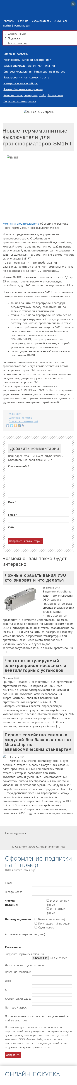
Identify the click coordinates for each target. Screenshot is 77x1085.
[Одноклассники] (15, 425)
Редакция (22, 21)
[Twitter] (12, 425)
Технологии (55, 95)
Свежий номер (17, 33)
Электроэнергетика (21, 417)
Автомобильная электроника (23, 89)
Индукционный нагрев (49, 71)
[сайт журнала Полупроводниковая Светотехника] (39, 840)
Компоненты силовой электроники (27, 59)
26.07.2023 (15, 414)
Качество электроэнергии (21, 95)
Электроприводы (15, 65)
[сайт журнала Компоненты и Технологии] (13, 840)
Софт (42, 95)
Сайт (11, 527)
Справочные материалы (20, 101)
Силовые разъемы (16, 54)
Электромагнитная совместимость (26, 77)
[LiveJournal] (23, 425)
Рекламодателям (41, 21)
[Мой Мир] (19, 425)
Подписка (14, 38)
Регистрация (22, 25)
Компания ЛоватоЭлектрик (21, 223)
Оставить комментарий (23, 421)
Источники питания (41, 65)
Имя (12, 502)
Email (13, 514)
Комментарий (18, 466)
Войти (7, 25)
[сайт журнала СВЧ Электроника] (65, 840)
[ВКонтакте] (8, 425)
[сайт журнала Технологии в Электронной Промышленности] (61, 833)
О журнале (61, 21)
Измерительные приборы (21, 83)
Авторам (9, 21)
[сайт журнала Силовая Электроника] (39, 833)
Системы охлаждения (18, 71)
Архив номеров (17, 43)
